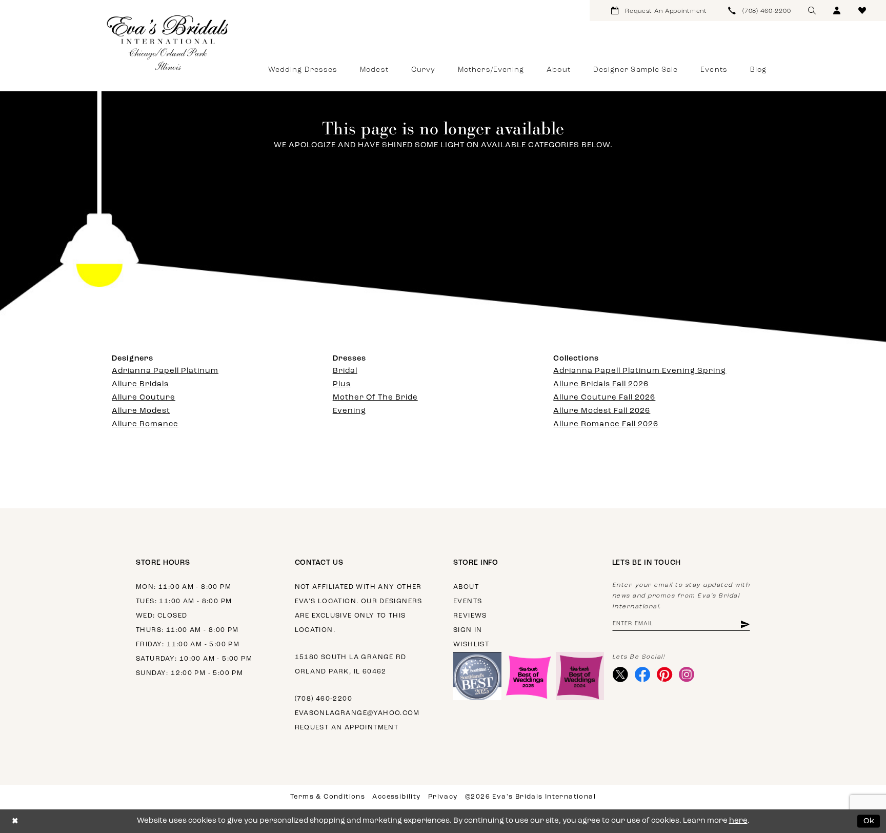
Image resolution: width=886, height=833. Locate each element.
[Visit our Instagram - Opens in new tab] (686, 674)
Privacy (443, 797)
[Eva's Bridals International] (168, 42)
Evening (349, 411)
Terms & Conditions (327, 797)
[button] (837, 10)
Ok (869, 821)
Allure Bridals (140, 384)
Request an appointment (347, 727)
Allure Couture (143, 398)
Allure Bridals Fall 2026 (601, 384)
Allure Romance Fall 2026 (605, 424)
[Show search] (811, 10)
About (466, 587)
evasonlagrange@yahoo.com (357, 713)
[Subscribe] (744, 624)
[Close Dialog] (15, 821)
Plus (342, 384)
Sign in (467, 630)
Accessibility (396, 797)
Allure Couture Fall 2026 (604, 398)
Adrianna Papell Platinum (165, 371)
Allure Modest (141, 411)
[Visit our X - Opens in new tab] (620, 674)
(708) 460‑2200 (323, 699)
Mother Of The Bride (375, 398)
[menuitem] (659, 10)
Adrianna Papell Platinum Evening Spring (639, 371)
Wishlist (471, 644)
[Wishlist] (862, 10)
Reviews (470, 615)
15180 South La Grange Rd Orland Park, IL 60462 (351, 664)
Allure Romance (145, 424)
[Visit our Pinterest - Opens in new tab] (664, 674)
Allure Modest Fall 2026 (601, 411)
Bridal (345, 371)
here (738, 821)
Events (467, 601)
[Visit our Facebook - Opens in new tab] (642, 674)
